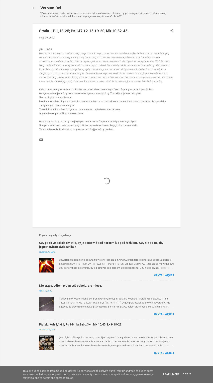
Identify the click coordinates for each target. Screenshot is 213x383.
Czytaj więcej (164, 275)
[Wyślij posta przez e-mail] (41, 141)
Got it (187, 374)
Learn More (171, 374)
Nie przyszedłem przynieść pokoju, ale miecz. (70, 285)
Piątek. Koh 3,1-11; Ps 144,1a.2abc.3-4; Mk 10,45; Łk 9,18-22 (80, 324)
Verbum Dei (50, 8)
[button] (172, 31)
